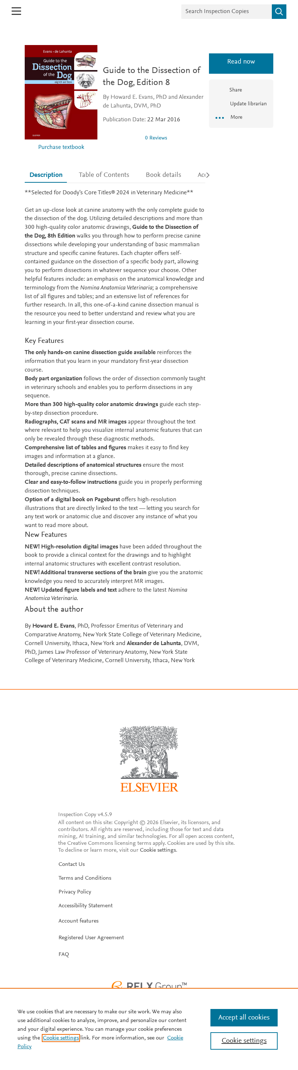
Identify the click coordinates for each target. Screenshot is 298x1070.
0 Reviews (156, 138)
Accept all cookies (244, 1017)
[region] (149, 1029)
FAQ (64, 954)
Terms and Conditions (85, 878)
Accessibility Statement (86, 906)
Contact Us (72, 864)
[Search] (279, 11)
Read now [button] (241, 61)
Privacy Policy (75, 892)
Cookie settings (158, 850)
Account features (78, 921)
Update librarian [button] (248, 104)
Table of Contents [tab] (104, 175)
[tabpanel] (115, 427)
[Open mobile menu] (16, 11)
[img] (121, 138)
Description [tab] (46, 175)
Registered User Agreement (91, 938)
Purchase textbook (61, 148)
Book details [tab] (163, 175)
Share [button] (235, 90)
